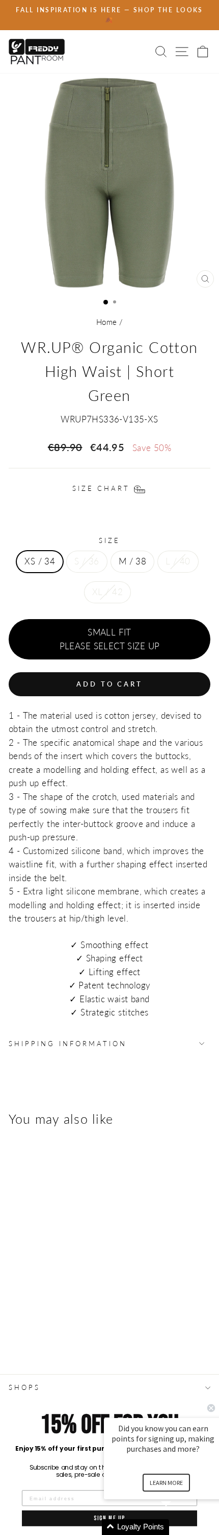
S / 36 (86, 561)
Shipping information (68, 1044)
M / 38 (132, 561)
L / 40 (178, 561)
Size (109, 540)
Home (106, 321)
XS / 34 (39, 561)
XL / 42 (107, 592)
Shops (24, 1387)
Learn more (166, 1482)
